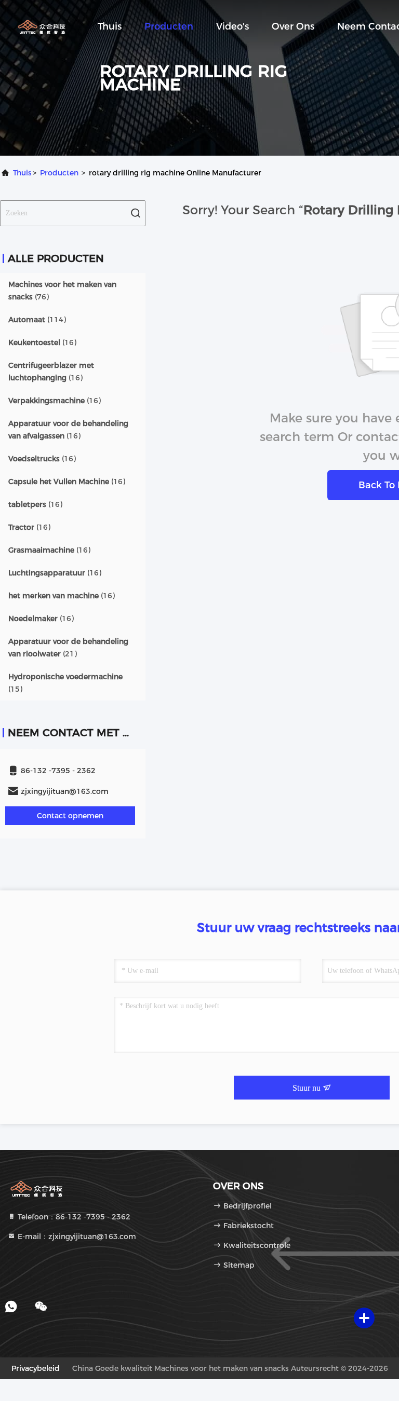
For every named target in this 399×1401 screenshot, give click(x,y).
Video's (232, 26)
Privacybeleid (35, 1368)
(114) (37, 319)
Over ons (293, 26)
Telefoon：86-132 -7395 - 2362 (73, 1216)
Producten (168, 26)
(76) (62, 290)
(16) (42, 342)
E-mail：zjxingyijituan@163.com (76, 1236)
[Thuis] (42, 26)
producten (59, 172)
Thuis (110, 26)
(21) (68, 647)
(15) (65, 683)
